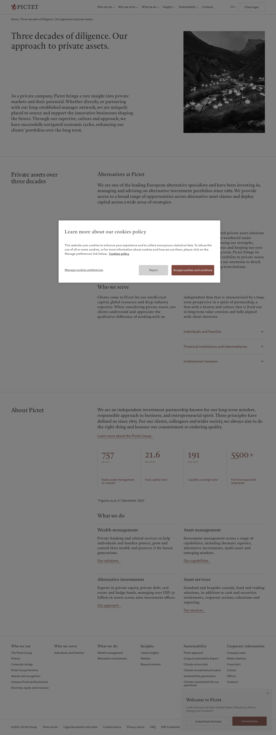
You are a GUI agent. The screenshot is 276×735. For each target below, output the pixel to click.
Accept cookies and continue (192, 270)
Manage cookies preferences (84, 270)
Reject (153, 270)
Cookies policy (119, 254)
